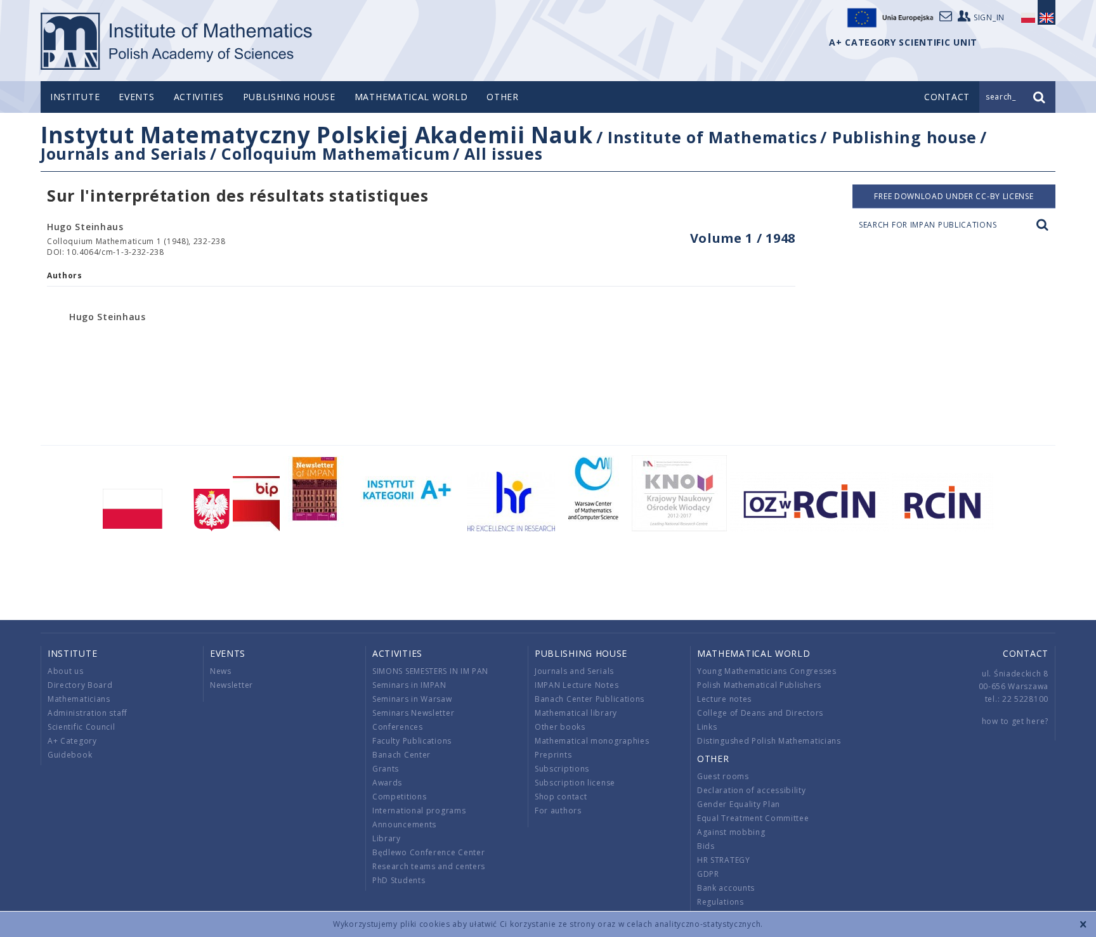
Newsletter (231, 685)
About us (66, 671)
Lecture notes (724, 699)
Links (707, 726)
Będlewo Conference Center (428, 852)
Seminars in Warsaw (412, 699)
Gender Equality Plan (738, 804)
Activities (199, 97)
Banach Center (401, 754)
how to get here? (1015, 721)
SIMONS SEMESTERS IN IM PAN (430, 671)
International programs (419, 810)
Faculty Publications (412, 740)
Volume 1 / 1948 (743, 238)
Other (502, 97)
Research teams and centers (428, 866)
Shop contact (561, 796)
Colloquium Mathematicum (335, 153)
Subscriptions (562, 768)
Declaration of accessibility (751, 790)
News (221, 671)
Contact (1025, 653)
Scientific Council (81, 726)
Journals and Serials (124, 153)
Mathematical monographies (592, 740)
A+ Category (72, 740)
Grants (385, 768)
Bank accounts (726, 887)
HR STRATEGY (723, 860)
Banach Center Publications (589, 699)
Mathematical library (576, 713)
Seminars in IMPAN (409, 685)
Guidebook (70, 754)
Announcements (404, 824)
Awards (387, 782)
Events (136, 97)
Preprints (553, 754)
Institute (75, 97)
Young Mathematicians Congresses (767, 671)
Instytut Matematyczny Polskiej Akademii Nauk (317, 135)
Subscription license (575, 782)
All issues (503, 153)
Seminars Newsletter (413, 713)
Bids (706, 846)
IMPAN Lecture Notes (576, 685)
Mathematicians (79, 699)
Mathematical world (411, 97)
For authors (558, 810)
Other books (560, 726)
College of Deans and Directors (760, 713)
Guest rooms (723, 776)
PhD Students (398, 880)
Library (386, 838)
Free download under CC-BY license (953, 196)
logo (177, 41)
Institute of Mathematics (713, 137)
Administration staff (87, 713)
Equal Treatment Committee (753, 818)
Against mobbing (731, 832)
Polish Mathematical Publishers (759, 685)
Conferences (397, 726)
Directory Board (80, 685)
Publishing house (289, 97)
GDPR (708, 874)
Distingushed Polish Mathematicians (769, 740)
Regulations (720, 901)
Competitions (399, 796)
